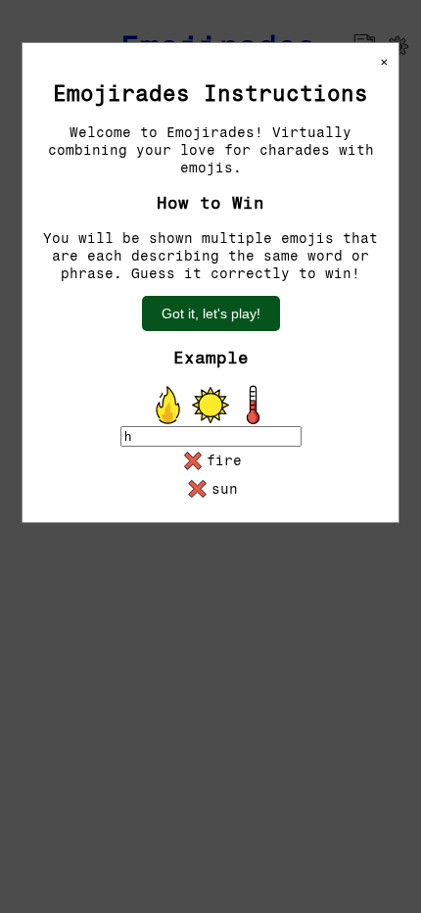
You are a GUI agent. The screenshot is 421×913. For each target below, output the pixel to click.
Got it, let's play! (211, 313)
